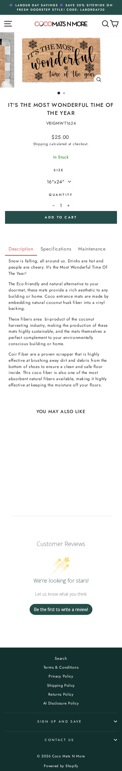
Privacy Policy (61, 676)
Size (59, 170)
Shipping (40, 143)
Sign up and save (59, 721)
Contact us (59, 739)
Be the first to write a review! (61, 609)
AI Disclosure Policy (61, 703)
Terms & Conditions (61, 667)
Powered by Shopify (61, 766)
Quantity (61, 194)
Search (61, 658)
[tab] (21, 249)
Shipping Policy (61, 685)
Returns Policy (61, 694)
